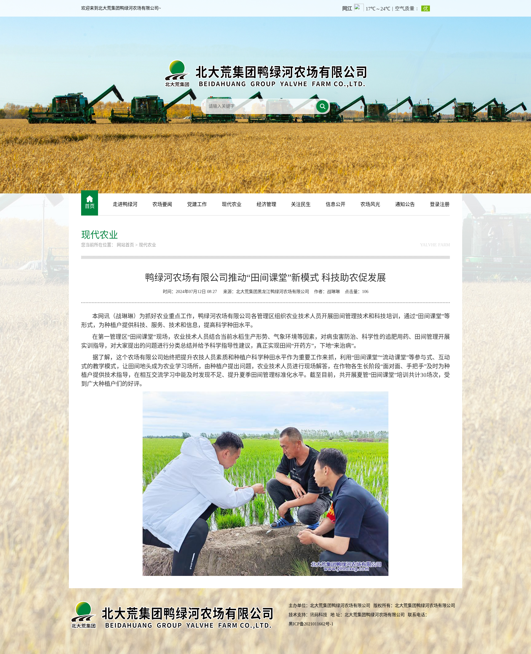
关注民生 (301, 204)
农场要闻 (162, 204)
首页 (90, 206)
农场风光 (370, 204)
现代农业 (232, 204)
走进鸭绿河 (125, 204)
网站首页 (125, 245)
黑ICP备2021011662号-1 (311, 624)
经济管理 (266, 204)
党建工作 (197, 204)
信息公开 (335, 204)
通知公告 (405, 204)
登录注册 (440, 204)
